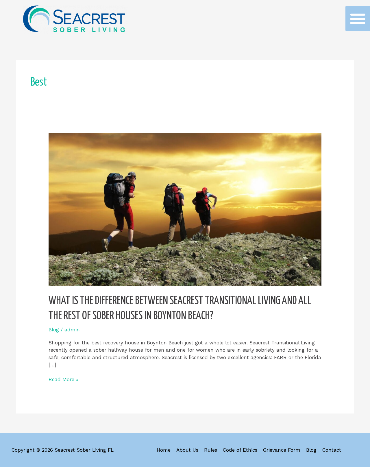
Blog (54, 330)
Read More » (63, 379)
